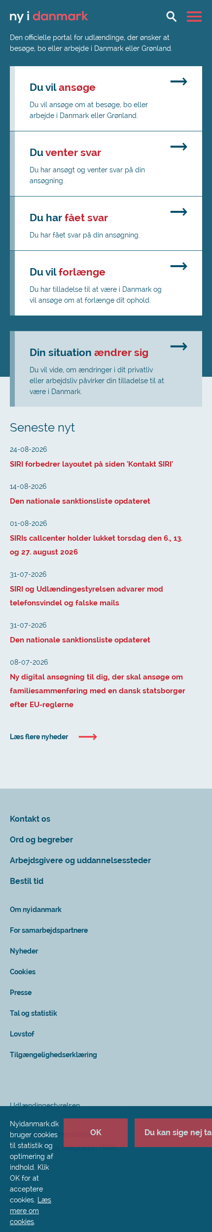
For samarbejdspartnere (49, 930)
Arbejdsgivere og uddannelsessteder (80, 860)
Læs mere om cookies (30, 1211)
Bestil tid (26, 881)
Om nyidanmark (36, 910)
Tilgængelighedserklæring (53, 1055)
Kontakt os (30, 819)
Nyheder (24, 951)
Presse (21, 992)
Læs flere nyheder (39, 737)
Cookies (22, 972)
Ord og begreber (41, 839)
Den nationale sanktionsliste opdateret (80, 501)
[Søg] (171, 16)
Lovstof (22, 1034)
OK (96, 1132)
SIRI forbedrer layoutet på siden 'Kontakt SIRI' (91, 464)
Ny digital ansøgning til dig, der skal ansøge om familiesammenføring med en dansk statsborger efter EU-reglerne (97, 691)
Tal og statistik (33, 1013)
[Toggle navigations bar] (195, 16)
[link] (106, 98)
